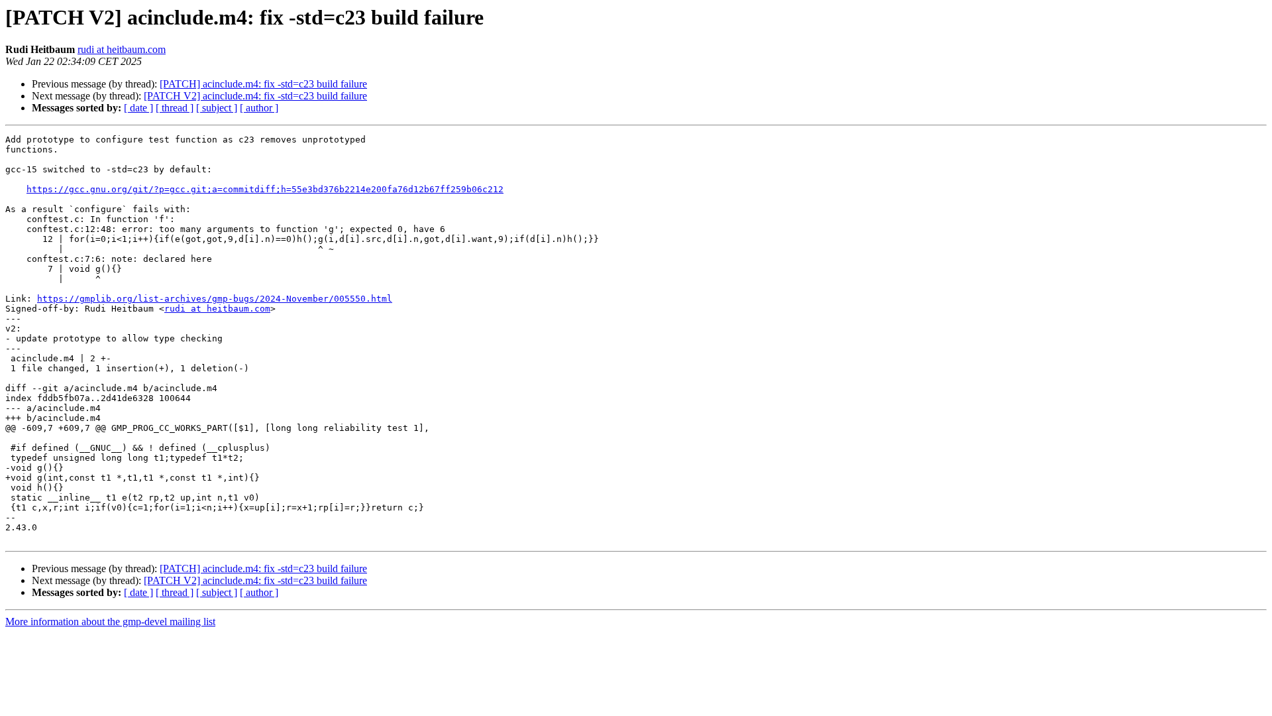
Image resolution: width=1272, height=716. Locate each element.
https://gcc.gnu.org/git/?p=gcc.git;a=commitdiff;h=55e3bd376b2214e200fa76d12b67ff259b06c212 (265, 189)
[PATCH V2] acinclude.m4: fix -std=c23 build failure (255, 95)
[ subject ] (216, 107)
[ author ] (259, 107)
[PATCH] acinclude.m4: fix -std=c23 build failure (263, 84)
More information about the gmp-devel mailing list (110, 621)
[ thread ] (174, 107)
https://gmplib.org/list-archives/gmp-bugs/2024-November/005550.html (214, 299)
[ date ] (138, 107)
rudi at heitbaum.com (122, 49)
